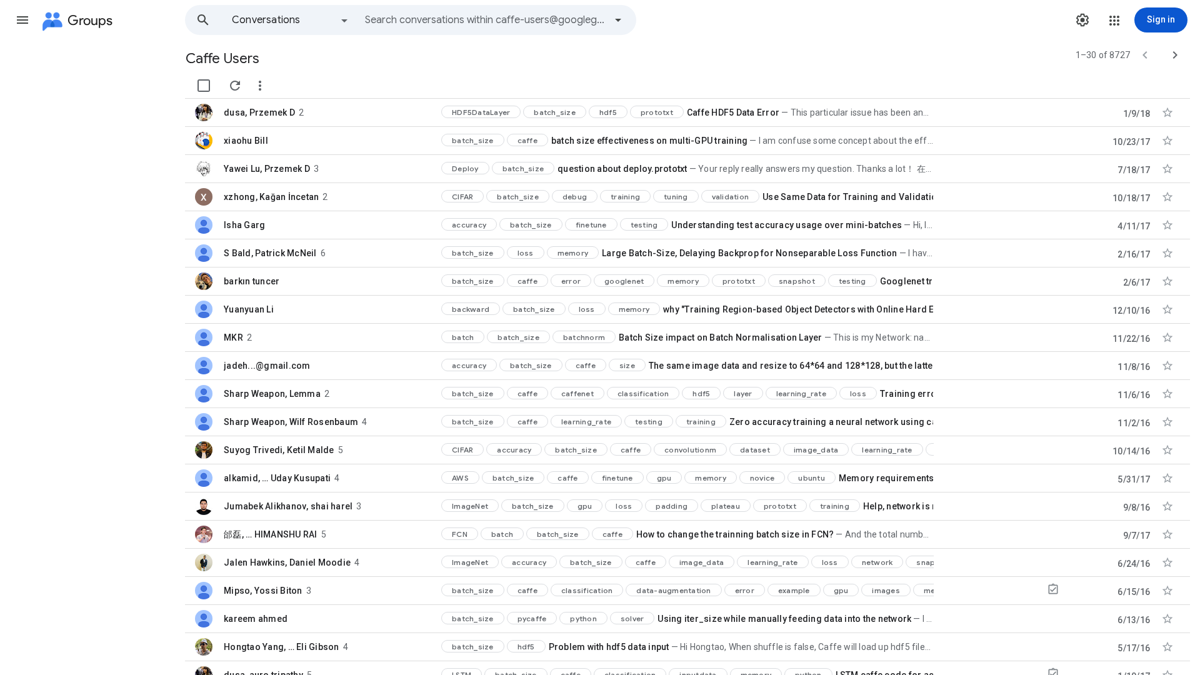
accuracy (469, 224)
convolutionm (690, 449)
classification (643, 393)
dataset (755, 449)
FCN (460, 534)
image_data (816, 449)
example (794, 590)
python (583, 618)
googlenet (624, 281)
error (571, 281)
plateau (725, 506)
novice (762, 477)
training (625, 196)
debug (574, 196)
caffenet (577, 393)
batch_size (555, 112)
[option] (290, 20)
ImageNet (470, 506)
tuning (676, 196)
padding (672, 506)
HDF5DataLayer (481, 112)
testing (644, 224)
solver (632, 618)
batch (463, 337)
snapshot (797, 281)
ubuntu (811, 477)
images (886, 590)
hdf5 (608, 112)
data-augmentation (673, 590)
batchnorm (584, 337)
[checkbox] (204, 85)
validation (730, 196)
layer (743, 393)
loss (526, 253)
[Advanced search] (618, 20)
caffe (528, 140)
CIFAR (462, 196)
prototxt (657, 112)
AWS (460, 477)
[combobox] (485, 20)
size (627, 365)
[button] (23, 20)
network (877, 562)
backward (470, 309)
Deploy (465, 168)
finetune (591, 224)
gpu (664, 477)
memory (573, 253)
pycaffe (532, 618)
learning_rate (801, 393)
